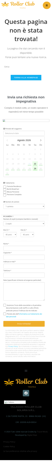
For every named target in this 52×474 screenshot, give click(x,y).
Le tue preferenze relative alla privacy (20, 451)
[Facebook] (26, 393)
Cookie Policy (9, 446)
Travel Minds (42, 432)
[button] (26, 370)
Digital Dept (32, 435)
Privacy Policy (9, 442)
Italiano (11, 402)
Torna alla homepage (26, 77)
